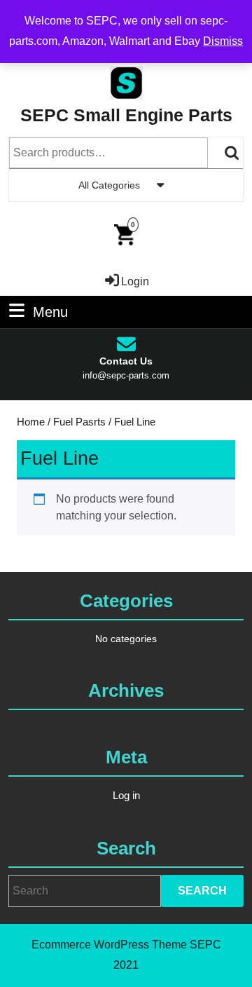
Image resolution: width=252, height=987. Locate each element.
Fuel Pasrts (79, 422)
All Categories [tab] (109, 185)
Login (135, 281)
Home (31, 422)
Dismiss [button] (223, 41)
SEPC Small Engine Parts (126, 115)
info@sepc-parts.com (126, 375)
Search (232, 152)
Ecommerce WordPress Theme (109, 945)
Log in (126, 795)
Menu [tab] (50, 312)
